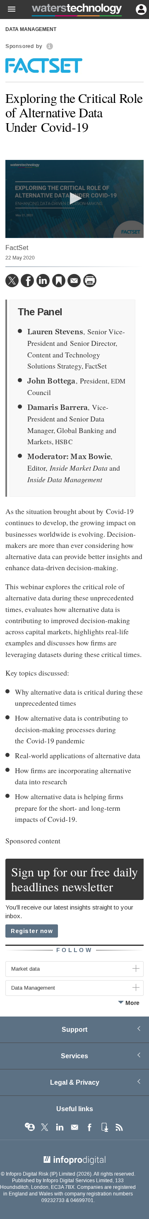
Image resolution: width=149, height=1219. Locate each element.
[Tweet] (12, 280)
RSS (119, 1127)
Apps (104, 1127)
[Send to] (74, 280)
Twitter (45, 1127)
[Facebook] (27, 280)
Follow (74, 950)
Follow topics (30, 1127)
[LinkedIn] (43, 280)
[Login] (140, 8)
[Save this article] (58, 280)
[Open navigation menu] (8, 9)
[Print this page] (89, 280)
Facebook (89, 1127)
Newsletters (74, 1127)
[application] (74, 199)
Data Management (30, 29)
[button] (74, 198)
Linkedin (60, 1127)
